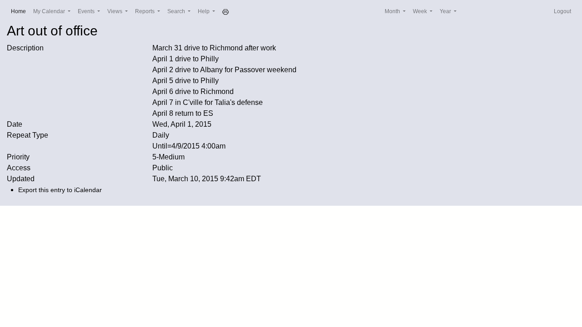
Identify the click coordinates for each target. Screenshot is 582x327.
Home (20, 11)
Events (87, 11)
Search (176, 11)
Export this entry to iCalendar (60, 189)
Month (393, 11)
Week (420, 11)
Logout (562, 11)
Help (204, 11)
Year (446, 11)
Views (115, 11)
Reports (145, 11)
